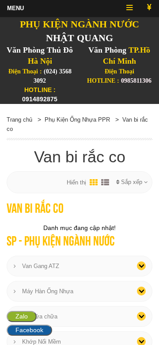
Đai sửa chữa (38, 316)
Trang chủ (19, 119)
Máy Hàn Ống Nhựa (46, 291)
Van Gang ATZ (39, 266)
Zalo (21, 316)
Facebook (29, 330)
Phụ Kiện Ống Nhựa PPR (77, 119)
